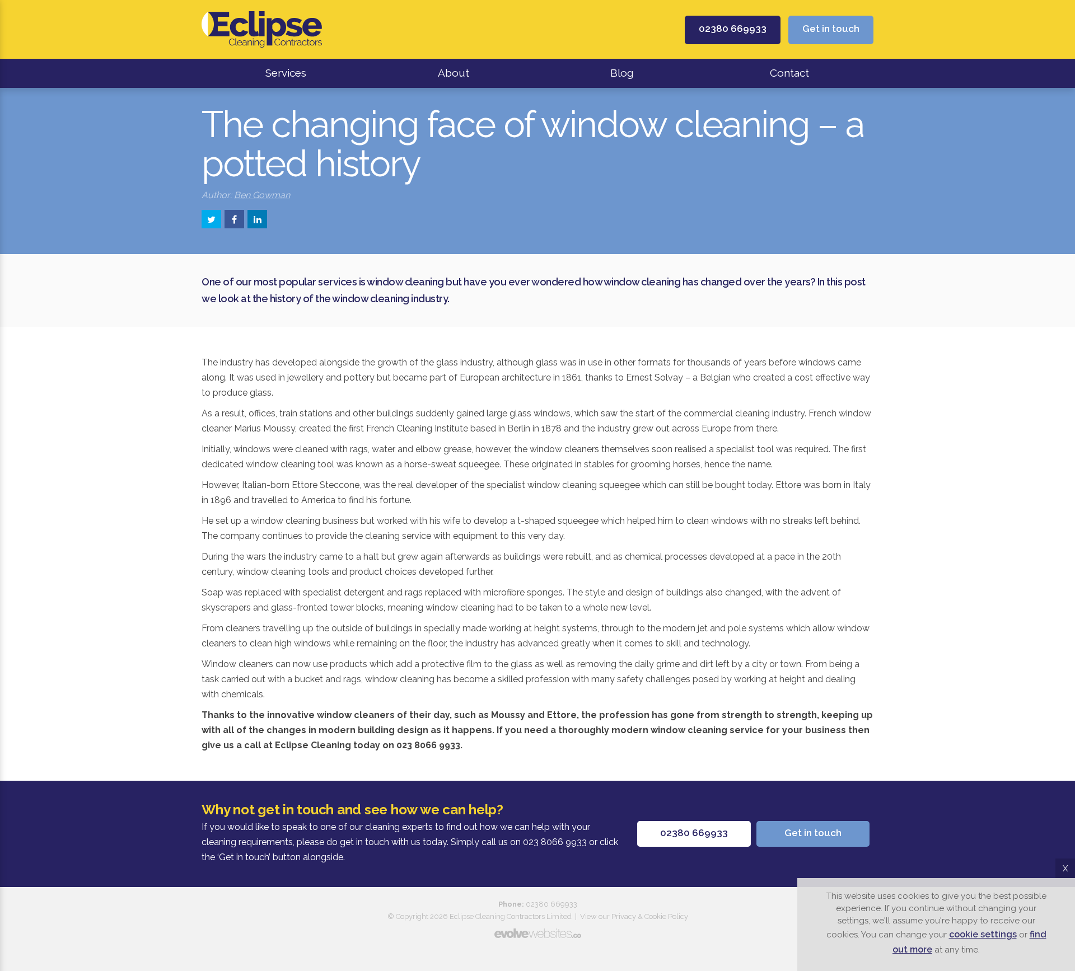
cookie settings (983, 934)
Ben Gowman (262, 195)
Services (285, 73)
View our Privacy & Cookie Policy (634, 916)
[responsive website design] (537, 933)
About (453, 73)
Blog (621, 73)
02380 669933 (732, 28)
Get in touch (830, 28)
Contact (789, 73)
